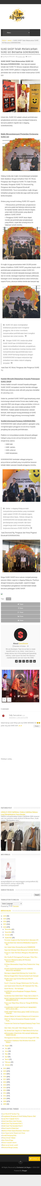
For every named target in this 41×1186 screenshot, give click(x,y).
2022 (5, 927)
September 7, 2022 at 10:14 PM (18, 717)
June (6, 1051)
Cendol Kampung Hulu (9, 1135)
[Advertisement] (20, 783)
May (6, 1054)
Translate (16, 906)
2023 (5, 924)
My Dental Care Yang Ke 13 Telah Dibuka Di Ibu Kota (21, 1030)
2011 (5, 1096)
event (9, 40)
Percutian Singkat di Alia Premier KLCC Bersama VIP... (21, 940)
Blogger (24, 1170)
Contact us (35, 1159)
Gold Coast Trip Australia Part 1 (12, 1123)
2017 (5, 1079)
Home (4, 40)
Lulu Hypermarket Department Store (13, 1133)
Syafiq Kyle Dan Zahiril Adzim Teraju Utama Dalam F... (21, 996)
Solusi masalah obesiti (9, 1142)
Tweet (21, 604)
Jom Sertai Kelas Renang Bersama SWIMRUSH (19, 947)
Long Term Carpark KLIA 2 (10, 1119)
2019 (5, 1074)
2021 (5, 1068)
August (7, 1045)
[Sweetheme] (16, 661)
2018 (5, 1076)
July (6, 1048)
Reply (37, 726)
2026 (5, 916)
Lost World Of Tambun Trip (10, 1114)
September (8, 937)
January (7, 1065)
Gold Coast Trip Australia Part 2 (12, 1126)
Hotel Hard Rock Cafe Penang (11, 1121)
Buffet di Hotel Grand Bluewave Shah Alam (15, 1131)
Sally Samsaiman (15, 715)
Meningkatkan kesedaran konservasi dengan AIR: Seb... (22, 1038)
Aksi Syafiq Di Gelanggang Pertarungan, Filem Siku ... (21, 957)
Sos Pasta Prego (7, 1140)
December (8, 929)
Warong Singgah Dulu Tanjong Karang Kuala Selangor (21, 976)
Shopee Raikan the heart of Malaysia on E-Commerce (21, 1016)
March (7, 1059)
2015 (5, 1085)
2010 (5, 1098)
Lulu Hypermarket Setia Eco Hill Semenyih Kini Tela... (21, 986)
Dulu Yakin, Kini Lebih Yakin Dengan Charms (18, 1028)
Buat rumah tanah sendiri (10, 1145)
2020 (5, 1071)
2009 (5, 1101)
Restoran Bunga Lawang (10, 1147)
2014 (5, 1087)
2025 (5, 919)
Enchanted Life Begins (24, 1167)
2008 (5, 1104)
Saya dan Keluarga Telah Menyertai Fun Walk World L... (22, 950)
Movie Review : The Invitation (13, 988)
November (8, 932)
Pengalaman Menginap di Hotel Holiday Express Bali (19, 1116)
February (8, 1062)
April (6, 1057)
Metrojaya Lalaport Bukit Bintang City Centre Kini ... (20, 973)
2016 (5, 1082)
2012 (5, 1093)
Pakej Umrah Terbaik (8, 1138)
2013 (5, 1090)
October (7, 935)
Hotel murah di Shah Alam (10, 1128)
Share (21, 608)
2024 (5, 921)
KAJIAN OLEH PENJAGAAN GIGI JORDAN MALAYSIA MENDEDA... (18, 969)
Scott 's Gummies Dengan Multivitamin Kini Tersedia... (21, 983)
